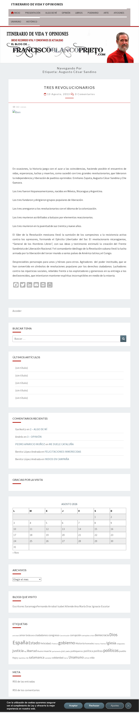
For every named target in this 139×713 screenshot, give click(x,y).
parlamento (56, 651)
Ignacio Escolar (101, 606)
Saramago (31, 606)
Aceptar (73, 705)
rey (27, 658)
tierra (66, 658)
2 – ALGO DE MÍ (38, 429)
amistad (16, 635)
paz (63, 651)
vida (92, 657)
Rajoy (15, 657)
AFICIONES (119, 12)
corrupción (75, 635)
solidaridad (57, 657)
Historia (80, 643)
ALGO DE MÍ (51, 12)
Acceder (17, 310)
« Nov (16, 552)
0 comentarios (85, 94)
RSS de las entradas (24, 681)
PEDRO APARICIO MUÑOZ (30, 444)
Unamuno (76, 657)
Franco (55, 643)
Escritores (18, 606)
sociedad (48, 658)
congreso (53, 635)
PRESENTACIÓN (32, 12)
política (88, 651)
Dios (113, 634)
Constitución (64, 635)
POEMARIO (93, 12)
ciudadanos (41, 635)
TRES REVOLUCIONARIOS (69, 87)
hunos (103, 643)
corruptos (85, 635)
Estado (34, 642)
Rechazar (94, 705)
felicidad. (45, 643)
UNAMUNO (16, 21)
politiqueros (77, 651)
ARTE (106, 12)
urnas (86, 657)
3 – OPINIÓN (34, 436)
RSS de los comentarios (26, 690)
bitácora (30, 635)
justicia (18, 650)
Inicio (17, 12)
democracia (102, 635)
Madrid (40, 651)
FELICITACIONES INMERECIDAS (63, 451)
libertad (32, 651)
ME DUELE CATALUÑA (61, 444)
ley (25, 651)
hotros (97, 644)
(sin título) (21, 367)
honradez (89, 643)
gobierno (66, 642)
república (22, 658)
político (98, 651)
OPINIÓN (66, 12)
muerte (47, 651)
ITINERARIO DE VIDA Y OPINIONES (37, 4)
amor (22, 635)
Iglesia (111, 643)
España (20, 642)
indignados (120, 644)
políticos (111, 650)
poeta (68, 651)
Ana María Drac (82, 606)
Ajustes (115, 705)
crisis (92, 635)
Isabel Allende (65, 606)
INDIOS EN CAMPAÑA (57, 459)
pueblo (122, 651)
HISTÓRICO (31, 21)
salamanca (36, 657)
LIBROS (79, 12)
